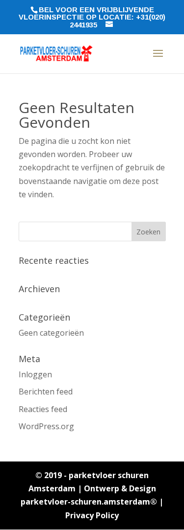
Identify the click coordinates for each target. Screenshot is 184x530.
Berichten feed (46, 391)
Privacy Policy (92, 515)
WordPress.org (46, 426)
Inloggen (35, 374)
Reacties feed (43, 409)
